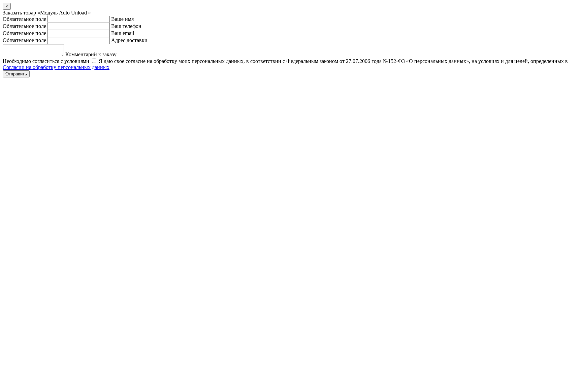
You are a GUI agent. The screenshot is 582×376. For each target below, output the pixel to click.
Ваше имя (122, 19)
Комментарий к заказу (91, 54)
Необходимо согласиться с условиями (46, 61)
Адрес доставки (129, 40)
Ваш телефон (126, 26)
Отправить (16, 73)
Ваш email (122, 33)
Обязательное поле (24, 19)
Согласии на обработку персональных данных (56, 67)
